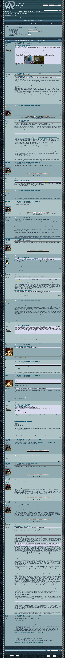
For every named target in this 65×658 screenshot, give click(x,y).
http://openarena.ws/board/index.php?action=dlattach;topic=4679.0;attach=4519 (29, 642)
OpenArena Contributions (22, 23)
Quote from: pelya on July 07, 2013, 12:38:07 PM (22, 526)
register (59, 3)
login (56, 3)
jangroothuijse (8, 42)
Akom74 (6, 343)
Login (36, 20)
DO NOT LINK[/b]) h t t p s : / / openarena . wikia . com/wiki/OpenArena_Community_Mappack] (34, 443)
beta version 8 (24, 276)
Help (29, 20)
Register (40, 20)
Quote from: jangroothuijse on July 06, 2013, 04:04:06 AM (23, 346)
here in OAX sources (31, 458)
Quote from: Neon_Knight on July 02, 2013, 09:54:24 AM (23, 290)
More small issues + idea (24, 120)
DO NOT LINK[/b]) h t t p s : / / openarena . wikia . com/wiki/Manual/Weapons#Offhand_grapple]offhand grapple (37, 326)
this (24, 79)
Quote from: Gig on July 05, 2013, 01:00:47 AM (21, 325)
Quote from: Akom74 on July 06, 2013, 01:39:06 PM (22, 404)
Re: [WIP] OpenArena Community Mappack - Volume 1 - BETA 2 (29, 42)
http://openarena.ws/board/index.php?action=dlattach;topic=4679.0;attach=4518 (29, 632)
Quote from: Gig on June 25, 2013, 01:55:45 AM (22, 46)
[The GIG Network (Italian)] (5, 79)
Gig (5, 73)
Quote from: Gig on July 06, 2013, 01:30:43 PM (22, 405)
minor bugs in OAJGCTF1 (23, 457)
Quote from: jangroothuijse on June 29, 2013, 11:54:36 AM (23, 76)
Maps (29, 23)
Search (32, 20)
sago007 (6, 254)
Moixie (6, 615)
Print (59, 647)
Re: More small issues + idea (24, 255)
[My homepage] (5, 267)
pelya (6, 177)
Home (25, 20)
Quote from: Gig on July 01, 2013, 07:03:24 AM (21, 257)
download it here (31, 457)
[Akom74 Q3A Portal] (5, 359)
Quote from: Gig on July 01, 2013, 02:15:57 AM (21, 180)
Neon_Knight (7, 105)
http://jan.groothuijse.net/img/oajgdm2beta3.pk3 (23, 421)
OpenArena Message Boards (10, 23)
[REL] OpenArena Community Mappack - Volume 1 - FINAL (42, 23)
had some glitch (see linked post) (54, 53)
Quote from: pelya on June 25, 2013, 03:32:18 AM (22, 45)
